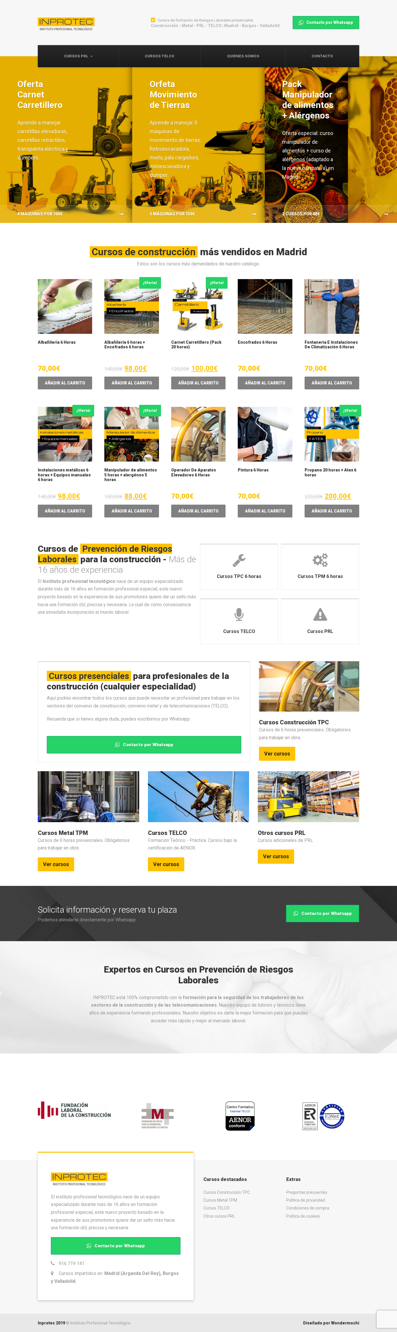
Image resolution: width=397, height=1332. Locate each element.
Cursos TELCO (159, 56)
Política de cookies (303, 1216)
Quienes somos (243, 56)
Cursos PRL (76, 56)
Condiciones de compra (307, 1208)
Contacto (322, 56)
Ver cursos (277, 754)
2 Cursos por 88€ (301, 214)
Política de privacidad (305, 1200)
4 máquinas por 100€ (39, 214)
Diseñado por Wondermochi (331, 1323)
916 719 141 (72, 1263)
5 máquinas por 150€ (172, 214)
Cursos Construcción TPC (294, 722)
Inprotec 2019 (51, 1323)
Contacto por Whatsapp (329, 22)
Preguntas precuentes (306, 1192)
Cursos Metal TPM (63, 832)
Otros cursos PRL (281, 832)
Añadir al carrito (65, 383)
